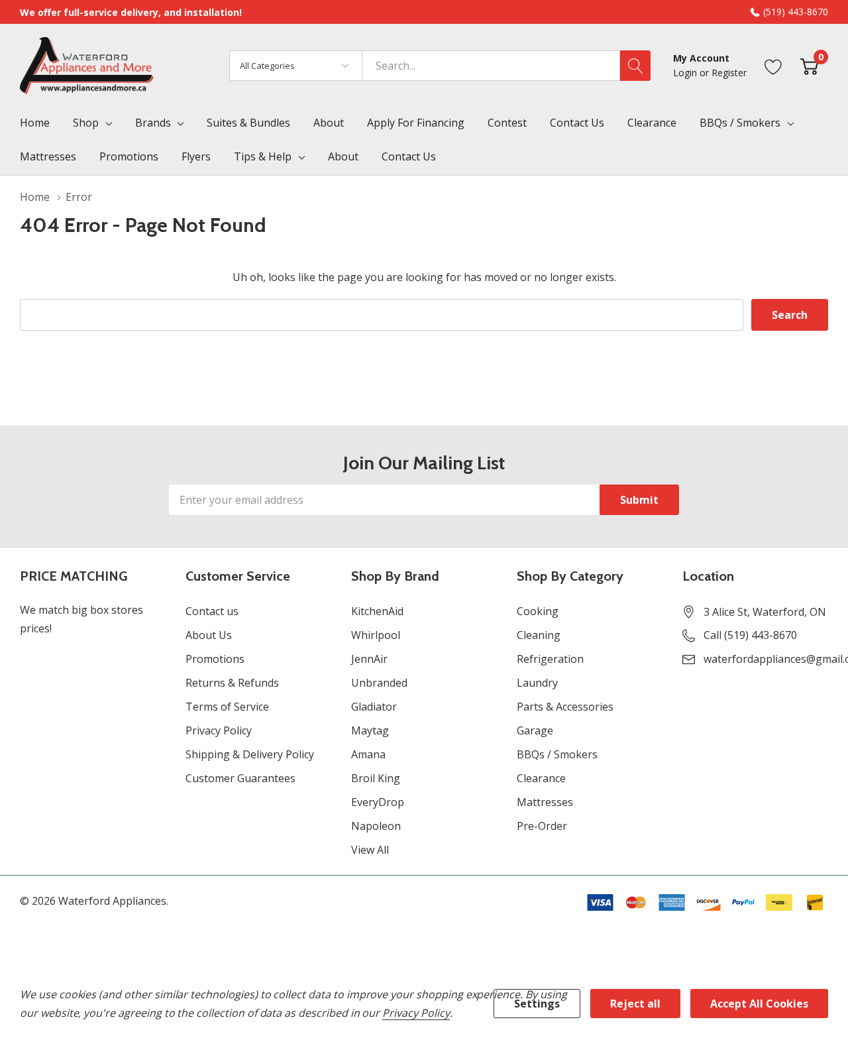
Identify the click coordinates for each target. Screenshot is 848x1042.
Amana (368, 754)
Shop (86, 122)
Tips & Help (263, 156)
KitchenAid (377, 611)
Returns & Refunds (232, 682)
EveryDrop (377, 802)
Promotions (215, 659)
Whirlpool (375, 635)
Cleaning (538, 635)
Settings (537, 1003)
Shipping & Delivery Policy (250, 754)
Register (729, 72)
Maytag (370, 730)
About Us (209, 635)
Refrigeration (550, 659)
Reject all (635, 1003)
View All (370, 849)
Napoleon (376, 826)
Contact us (212, 611)
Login (686, 72)
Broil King (375, 778)
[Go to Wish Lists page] (773, 65)
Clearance (541, 778)
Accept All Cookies (759, 1003)
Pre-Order (542, 826)
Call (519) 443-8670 (750, 635)
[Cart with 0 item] (809, 65)
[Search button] (635, 65)
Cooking (537, 611)
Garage (535, 730)
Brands (153, 122)
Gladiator (374, 706)
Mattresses (545, 802)
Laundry (537, 682)
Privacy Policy (219, 730)
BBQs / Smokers (740, 122)
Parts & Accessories (565, 706)
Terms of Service (227, 706)
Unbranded (379, 682)
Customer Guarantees (240, 778)
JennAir (369, 659)
